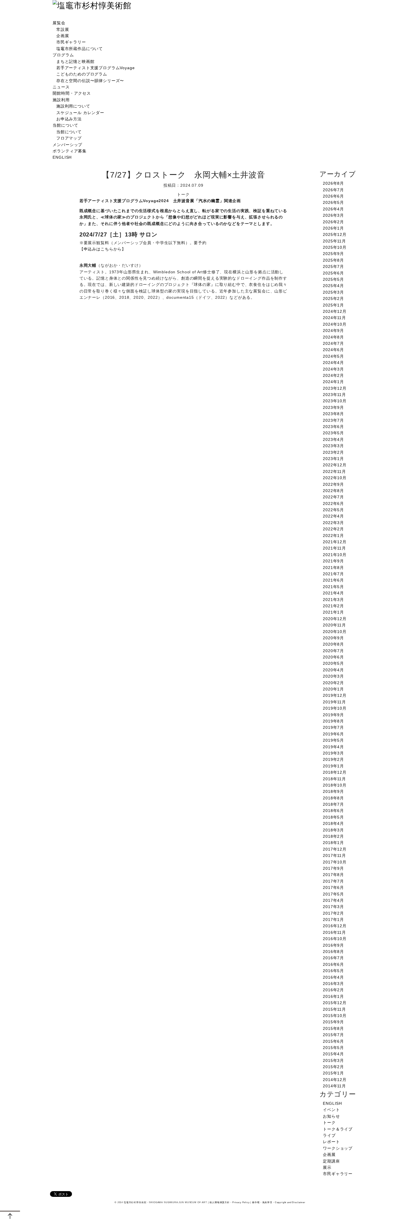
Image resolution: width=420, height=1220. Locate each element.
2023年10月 (335, 401)
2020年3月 (333, 676)
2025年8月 (333, 260)
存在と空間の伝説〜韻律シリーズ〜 (90, 80)
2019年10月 (335, 708)
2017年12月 (335, 849)
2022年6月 (333, 503)
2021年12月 (335, 542)
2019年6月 (333, 734)
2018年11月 (334, 779)
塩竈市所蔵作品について (79, 48)
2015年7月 (333, 1034)
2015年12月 (335, 1002)
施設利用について (73, 106)
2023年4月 (333, 439)
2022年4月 (333, 516)
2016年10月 (335, 938)
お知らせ (331, 1116)
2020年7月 (333, 650)
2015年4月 (333, 1054)
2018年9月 (333, 791)
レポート (331, 1141)
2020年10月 (335, 631)
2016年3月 (333, 983)
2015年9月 (333, 1022)
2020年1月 (333, 689)
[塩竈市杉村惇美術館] (92, 5)
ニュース (61, 87)
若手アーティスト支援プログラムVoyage (95, 67)
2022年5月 (333, 509)
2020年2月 (333, 682)
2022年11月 (334, 471)
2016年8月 (333, 951)
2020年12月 (335, 618)
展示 (327, 1167)
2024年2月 (333, 375)
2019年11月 (334, 702)
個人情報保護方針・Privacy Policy (229, 1202)
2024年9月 (333, 330)
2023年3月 (333, 445)
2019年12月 (335, 695)
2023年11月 (334, 394)
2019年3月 (333, 753)
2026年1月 (333, 228)
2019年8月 (333, 721)
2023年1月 (333, 458)
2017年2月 (333, 913)
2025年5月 (333, 279)
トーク (329, 1122)
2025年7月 (333, 266)
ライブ (329, 1135)
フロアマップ (69, 138)
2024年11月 (334, 317)
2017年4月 (333, 900)
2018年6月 (333, 810)
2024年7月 (333, 343)
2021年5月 (333, 586)
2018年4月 (333, 823)
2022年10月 (335, 477)
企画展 (62, 35)
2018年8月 (333, 798)
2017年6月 (333, 887)
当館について (65, 125)
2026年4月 (333, 209)
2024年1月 (333, 381)
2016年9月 (333, 945)
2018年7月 (333, 804)
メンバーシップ (67, 144)
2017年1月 (333, 919)
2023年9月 (333, 407)
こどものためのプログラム (81, 74)
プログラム (63, 55)
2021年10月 (335, 554)
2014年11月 (334, 1086)
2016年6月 (333, 964)
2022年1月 (333, 535)
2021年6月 (333, 580)
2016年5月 (333, 970)
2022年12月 (335, 465)
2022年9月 (333, 484)
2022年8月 (333, 490)
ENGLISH (62, 157)
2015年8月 (333, 1028)
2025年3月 (333, 292)
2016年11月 (334, 932)
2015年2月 (333, 1066)
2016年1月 (333, 996)
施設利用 (61, 99)
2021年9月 (333, 561)
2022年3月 (333, 522)
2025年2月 (333, 298)
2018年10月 (335, 785)
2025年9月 (333, 253)
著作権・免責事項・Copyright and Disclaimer (278, 1202)
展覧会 (59, 23)
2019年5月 (333, 740)
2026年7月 (333, 190)
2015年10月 (335, 1015)
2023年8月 (333, 413)
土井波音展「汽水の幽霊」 (198, 200)
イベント (331, 1109)
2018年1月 (333, 842)
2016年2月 (333, 990)
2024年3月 (333, 369)
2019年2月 (333, 759)
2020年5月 (333, 663)
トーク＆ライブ (338, 1129)
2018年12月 (335, 772)
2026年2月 (333, 222)
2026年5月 (333, 202)
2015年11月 (334, 1009)
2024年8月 (333, 337)
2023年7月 (333, 420)
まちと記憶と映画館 (75, 61)
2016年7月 (333, 958)
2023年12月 (335, 388)
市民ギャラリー (71, 42)
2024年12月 (335, 311)
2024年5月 (333, 356)
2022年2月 (333, 529)
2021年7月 (333, 574)
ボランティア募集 (70, 151)
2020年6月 (333, 657)
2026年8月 (333, 183)
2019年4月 (333, 747)
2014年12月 (335, 1079)
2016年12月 (335, 926)
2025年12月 (335, 234)
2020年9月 (333, 638)
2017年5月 (333, 894)
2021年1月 (333, 612)
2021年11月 (334, 548)
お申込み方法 (69, 119)
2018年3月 (333, 830)
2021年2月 (333, 606)
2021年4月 (333, 593)
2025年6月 (333, 273)
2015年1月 (333, 1073)
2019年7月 (333, 727)
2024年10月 (335, 324)
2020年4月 (333, 670)
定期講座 (331, 1161)
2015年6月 (333, 1041)
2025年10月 (335, 247)
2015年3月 (333, 1060)
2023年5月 (333, 433)
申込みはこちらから (103, 249)
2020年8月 (333, 644)
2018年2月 (333, 836)
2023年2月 (333, 452)
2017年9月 (333, 868)
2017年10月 (335, 862)
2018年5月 (333, 817)
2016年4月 (333, 977)
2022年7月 (333, 497)
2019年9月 (333, 715)
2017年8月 (333, 874)
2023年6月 (333, 426)
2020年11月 (334, 625)
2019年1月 (333, 766)
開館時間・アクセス (72, 93)
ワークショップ (338, 1148)
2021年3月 (333, 599)
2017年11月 (334, 855)
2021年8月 (333, 567)
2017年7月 (333, 881)
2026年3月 (333, 215)
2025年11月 (334, 241)
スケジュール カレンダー (80, 112)
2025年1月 (333, 305)
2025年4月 (333, 285)
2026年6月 (333, 196)
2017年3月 (333, 906)
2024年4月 (333, 362)
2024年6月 (333, 349)
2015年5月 (333, 1047)
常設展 (62, 29)
